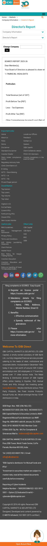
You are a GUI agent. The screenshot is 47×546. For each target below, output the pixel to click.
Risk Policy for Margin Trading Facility (11, 255)
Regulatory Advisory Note (10, 162)
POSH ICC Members (31, 154)
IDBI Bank (27, 230)
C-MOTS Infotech (10, 515)
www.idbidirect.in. (10, 388)
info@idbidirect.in (11, 457)
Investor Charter (7, 154)
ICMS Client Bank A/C (9, 165)
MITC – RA (5, 179)
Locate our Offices (30, 134)
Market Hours (6, 250)
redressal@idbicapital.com (31, 433)
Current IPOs (6, 210)
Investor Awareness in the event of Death (34, 158)
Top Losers (5, 192)
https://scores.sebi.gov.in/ (23, 293)
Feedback (27, 137)
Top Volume (5, 195)
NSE (25, 234)
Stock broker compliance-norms (11, 158)
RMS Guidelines (7, 227)
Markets (12, 17)
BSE (25, 237)
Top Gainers (5, 189)
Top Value (5, 199)
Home (4, 17)
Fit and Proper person (9, 182)
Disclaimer (5, 147)
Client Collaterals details (32, 150)
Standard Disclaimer (8, 150)
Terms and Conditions (9, 239)
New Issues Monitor (8, 220)
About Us (4, 137)
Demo (3, 144)
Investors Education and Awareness (11, 263)
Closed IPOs (5, 217)
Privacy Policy (6, 235)
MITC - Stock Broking (9, 172)
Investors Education (8, 259)
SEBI (25, 240)
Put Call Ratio (6, 207)
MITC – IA (5, 175)
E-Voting (4, 169)
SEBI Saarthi (28, 147)
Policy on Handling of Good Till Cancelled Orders (11, 268)
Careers (26, 144)
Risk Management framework (11, 231)
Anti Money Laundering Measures (11, 243)
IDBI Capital (28, 227)
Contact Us (28, 141)
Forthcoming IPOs (8, 214)
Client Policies (6, 247)
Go (7, 50)
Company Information (10, 20)
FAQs (3, 141)
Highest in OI (6, 204)
